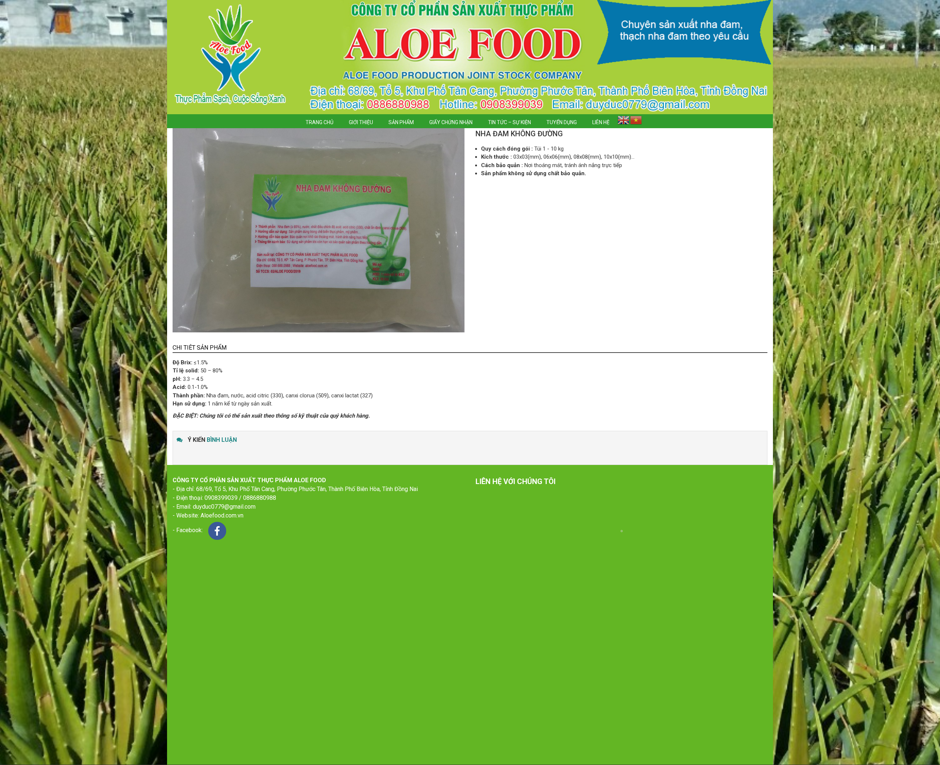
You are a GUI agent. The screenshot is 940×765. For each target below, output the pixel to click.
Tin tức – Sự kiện (509, 122)
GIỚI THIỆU (361, 122)
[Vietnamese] (636, 121)
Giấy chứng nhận (451, 122)
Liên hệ (601, 122)
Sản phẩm (401, 122)
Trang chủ (319, 122)
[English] (623, 121)
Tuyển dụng (561, 122)
